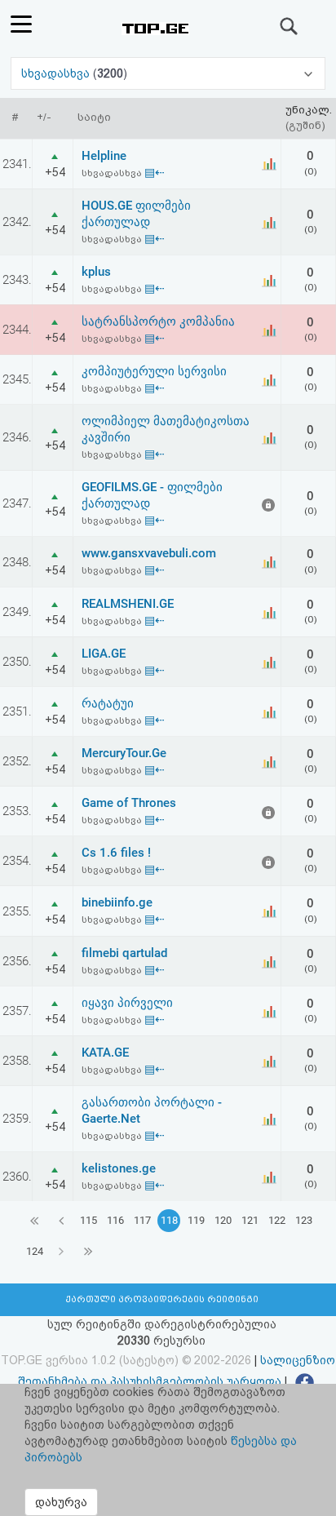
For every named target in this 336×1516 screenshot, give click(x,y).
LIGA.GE (104, 653)
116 (115, 1220)
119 (196, 1220)
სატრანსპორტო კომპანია (158, 321)
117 (142, 1220)
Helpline (104, 155)
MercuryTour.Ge (124, 753)
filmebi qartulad (124, 953)
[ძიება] (289, 26)
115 (88, 1220)
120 (223, 1220)
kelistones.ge (119, 1168)
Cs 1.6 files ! (116, 852)
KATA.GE (105, 1052)
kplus (96, 271)
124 (34, 1251)
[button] (168, 73)
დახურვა (61, 1502)
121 (250, 1220)
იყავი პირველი (127, 1002)
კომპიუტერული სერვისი (154, 371)
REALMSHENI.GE (128, 603)
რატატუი (108, 703)
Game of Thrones (129, 803)
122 (276, 1220)
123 (303, 1220)
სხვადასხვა (57, 73)
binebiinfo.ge (117, 902)
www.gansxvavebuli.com (149, 553)
